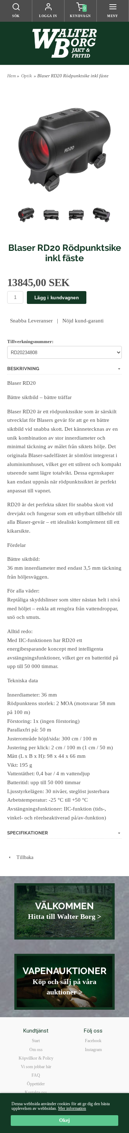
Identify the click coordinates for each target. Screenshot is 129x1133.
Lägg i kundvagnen (56, 297)
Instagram (93, 1049)
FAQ (36, 1075)
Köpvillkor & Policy (36, 1058)
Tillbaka (22, 857)
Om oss (36, 1049)
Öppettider (36, 1083)
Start (36, 1040)
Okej (64, 1120)
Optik (26, 75)
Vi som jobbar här (36, 1066)
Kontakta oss (36, 1092)
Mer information (72, 1108)
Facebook (93, 1040)
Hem (11, 75)
